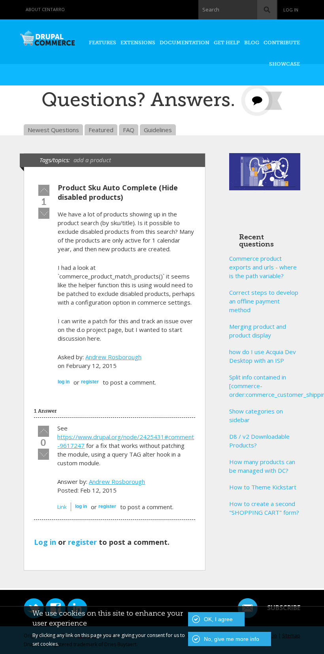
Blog (251, 42)
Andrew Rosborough (113, 357)
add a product (92, 160)
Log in (290, 10)
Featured (101, 130)
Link (62, 506)
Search (210, 9)
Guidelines (158, 130)
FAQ (128, 130)
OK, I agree (218, 619)
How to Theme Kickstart (262, 487)
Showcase (284, 64)
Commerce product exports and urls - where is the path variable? (263, 267)
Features (102, 42)
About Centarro (45, 9)
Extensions (138, 42)
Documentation (184, 42)
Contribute (282, 42)
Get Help (227, 42)
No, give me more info (231, 639)
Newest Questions (53, 130)
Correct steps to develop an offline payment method (263, 301)
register (90, 382)
